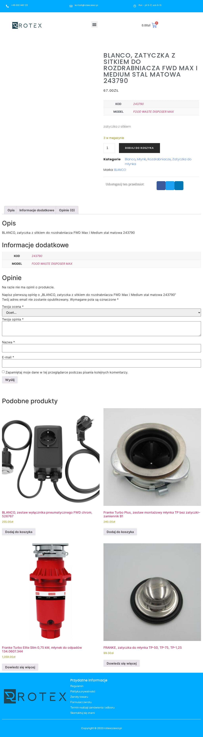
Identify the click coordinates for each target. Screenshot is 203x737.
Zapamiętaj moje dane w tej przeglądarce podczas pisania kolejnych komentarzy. (67, 372)
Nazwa (8, 342)
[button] (94, 24)
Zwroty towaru (79, 697)
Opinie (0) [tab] (67, 210)
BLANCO (120, 169)
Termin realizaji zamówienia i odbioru (92, 707)
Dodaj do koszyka (139, 148)
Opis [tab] (11, 210)
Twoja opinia (13, 319)
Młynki (141, 159)
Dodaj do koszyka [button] (18, 532)
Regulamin (76, 686)
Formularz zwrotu (81, 702)
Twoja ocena (13, 306)
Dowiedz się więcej (20, 667)
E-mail (8, 357)
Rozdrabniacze (159, 159)
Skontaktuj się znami (82, 713)
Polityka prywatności (82, 691)
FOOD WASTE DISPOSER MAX (153, 111)
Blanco (130, 159)
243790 (138, 104)
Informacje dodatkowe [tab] (36, 210)
